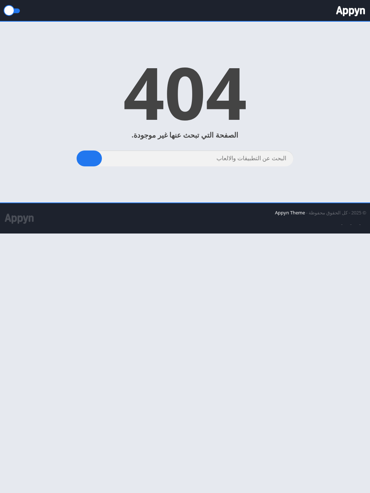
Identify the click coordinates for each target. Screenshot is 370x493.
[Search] (89, 158)
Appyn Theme (290, 212)
